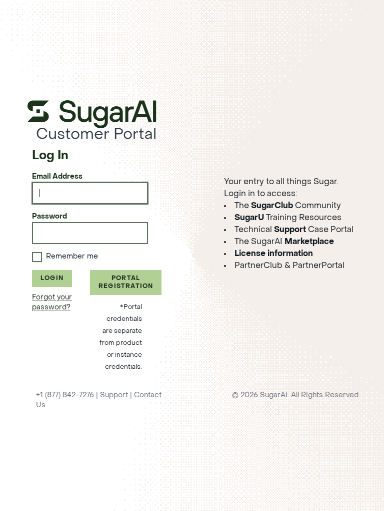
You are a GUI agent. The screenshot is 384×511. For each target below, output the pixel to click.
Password (49, 217)
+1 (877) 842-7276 (65, 395)
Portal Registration (125, 282)
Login (52, 278)
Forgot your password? (52, 302)
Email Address (57, 177)
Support (114, 395)
